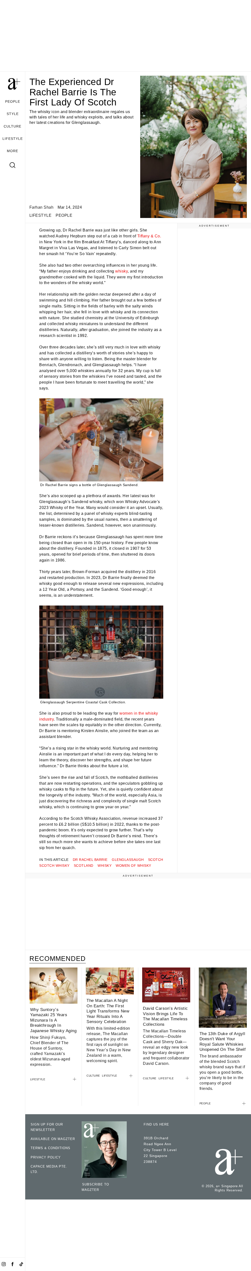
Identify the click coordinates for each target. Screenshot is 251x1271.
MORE (12, 151)
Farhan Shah (41, 207)
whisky (121, 271)
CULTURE (12, 126)
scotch (155, 860)
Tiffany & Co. (149, 236)
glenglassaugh (128, 860)
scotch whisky (54, 865)
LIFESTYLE (12, 139)
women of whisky (133, 865)
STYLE (13, 114)
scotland (83, 865)
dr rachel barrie (90, 860)
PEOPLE (12, 101)
